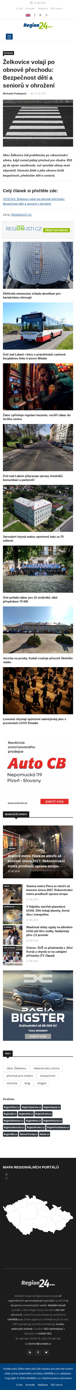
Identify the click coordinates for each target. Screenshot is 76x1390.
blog (27, 1083)
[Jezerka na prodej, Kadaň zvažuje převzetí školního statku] (38, 629)
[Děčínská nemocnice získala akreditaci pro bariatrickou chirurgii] (38, 265)
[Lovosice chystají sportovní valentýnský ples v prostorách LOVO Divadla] (38, 690)
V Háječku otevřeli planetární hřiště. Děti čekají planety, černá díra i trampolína (47, 910)
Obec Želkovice (16, 1068)
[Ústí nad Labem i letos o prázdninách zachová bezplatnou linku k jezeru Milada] (38, 325)
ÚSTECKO (8, 53)
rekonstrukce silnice (47, 1068)
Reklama (43, 8)
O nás (19, 8)
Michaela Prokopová (14, 93)
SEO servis (57, 8)
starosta (12, 1083)
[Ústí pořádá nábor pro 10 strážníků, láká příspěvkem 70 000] (38, 569)
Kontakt (30, 8)
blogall (42, 1083)
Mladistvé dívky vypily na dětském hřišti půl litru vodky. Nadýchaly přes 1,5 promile (49, 931)
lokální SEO (45, 1333)
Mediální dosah (57, 1305)
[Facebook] (28, 15)
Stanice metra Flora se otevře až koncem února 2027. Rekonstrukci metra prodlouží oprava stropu (36, 861)
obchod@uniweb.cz (39, 1343)
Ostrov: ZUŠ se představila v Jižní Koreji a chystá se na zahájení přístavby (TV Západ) (49, 951)
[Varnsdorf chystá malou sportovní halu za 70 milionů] (38, 508)
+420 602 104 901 (28, 1338)
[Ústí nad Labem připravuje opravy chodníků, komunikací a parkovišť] (38, 447)
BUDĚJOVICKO (9, 907)
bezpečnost (47, 1076)
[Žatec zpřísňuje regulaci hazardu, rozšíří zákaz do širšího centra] (38, 386)
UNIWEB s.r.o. (15, 1319)
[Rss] (46, 15)
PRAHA (12, 848)
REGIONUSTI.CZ (21, 214)
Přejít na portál (56, 230)
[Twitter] (40, 15)
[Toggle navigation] (9, 37)
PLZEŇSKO (8, 927)
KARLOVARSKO (9, 948)
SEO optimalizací (53, 1328)
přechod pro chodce (20, 1076)
